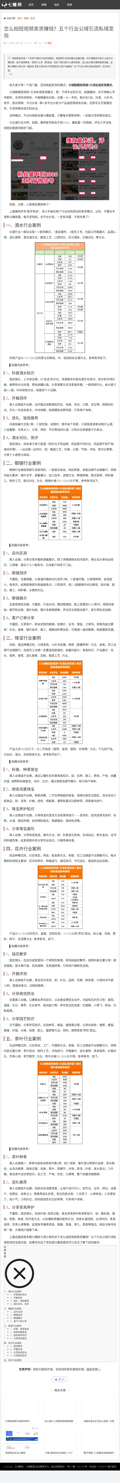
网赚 (43, 4)
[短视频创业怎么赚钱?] (21, 1438)
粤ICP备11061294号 (77, 1466)
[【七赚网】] (13, 4)
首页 (31, 4)
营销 (69, 4)
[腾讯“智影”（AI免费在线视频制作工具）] (99, 1438)
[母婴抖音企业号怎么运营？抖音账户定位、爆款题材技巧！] (99, 1407)
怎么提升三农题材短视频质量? (59, 1421)
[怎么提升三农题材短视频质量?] (60, 1407)
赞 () (61, 1379)
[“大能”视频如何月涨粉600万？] (60, 1438)
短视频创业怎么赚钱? (15, 1452)
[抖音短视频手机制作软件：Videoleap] (21, 1407)
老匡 (49, 43)
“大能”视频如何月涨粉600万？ (59, 1452)
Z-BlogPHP (102, 1466)
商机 (56, 4)
